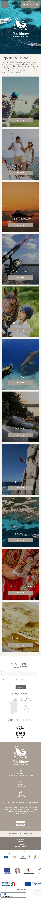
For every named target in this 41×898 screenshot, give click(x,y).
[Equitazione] (20, 312)
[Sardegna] (20, 522)
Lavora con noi (20, 846)
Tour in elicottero (20, 218)
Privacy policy (20, 822)
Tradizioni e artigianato (20, 586)
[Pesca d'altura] (20, 259)
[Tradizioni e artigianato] (20, 574)
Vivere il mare (20, 166)
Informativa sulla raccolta (8, 896)
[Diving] (20, 364)
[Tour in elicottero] (20, 207)
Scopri (20, 120)
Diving (20, 376)
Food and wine (20, 638)
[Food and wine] (20, 627)
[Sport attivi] (20, 469)
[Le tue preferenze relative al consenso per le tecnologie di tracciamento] (2, 673)
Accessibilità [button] (21, 890)
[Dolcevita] (20, 417)
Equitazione (20, 323)
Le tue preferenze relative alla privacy (15, 894)
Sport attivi (20, 481)
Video (20, 842)
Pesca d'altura (20, 271)
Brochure (21, 844)
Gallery (20, 839)
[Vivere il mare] (20, 154)
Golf (20, 113)
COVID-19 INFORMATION (22, 834)
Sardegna (20, 533)
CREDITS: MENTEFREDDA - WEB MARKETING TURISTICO (20, 827)
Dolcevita (20, 428)
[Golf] (20, 102)
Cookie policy (20, 824)
